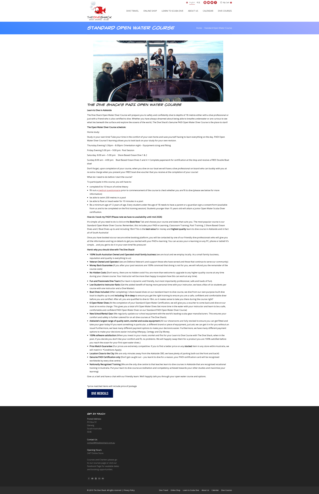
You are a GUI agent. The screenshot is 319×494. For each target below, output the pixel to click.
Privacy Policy (129, 490)
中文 (198, 2)
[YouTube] (208, 2)
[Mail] (99, 478)
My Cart (227, 2)
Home (199, 28)
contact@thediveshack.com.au (101, 442)
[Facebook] (215, 2)
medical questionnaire (109, 190)
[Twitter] (211, 2)
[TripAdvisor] (102, 478)
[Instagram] (204, 2)
